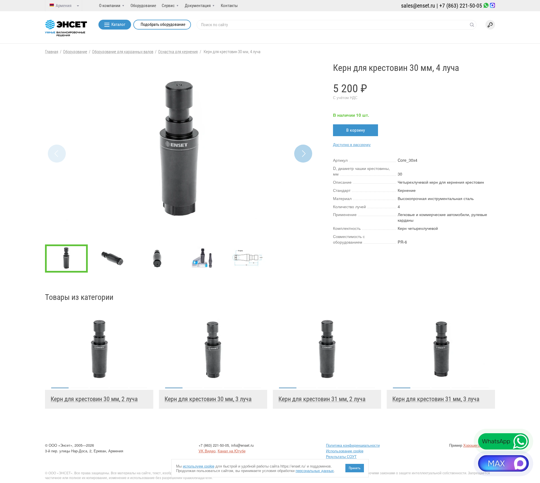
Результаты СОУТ (341, 456)
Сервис (168, 5)
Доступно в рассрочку (352, 144)
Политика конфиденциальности (353, 445)
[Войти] (490, 25)
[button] (303, 154)
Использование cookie (344, 450)
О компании (109, 5)
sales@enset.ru (418, 5)
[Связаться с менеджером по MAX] (492, 6)
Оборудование (143, 5)
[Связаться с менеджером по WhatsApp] (486, 6)
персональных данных (315, 470)
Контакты (229, 5)
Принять (355, 468)
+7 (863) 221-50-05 (460, 5)
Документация (198, 5)
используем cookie (198, 466)
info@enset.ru (242, 445)
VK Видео (207, 450)
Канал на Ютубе (232, 450)
